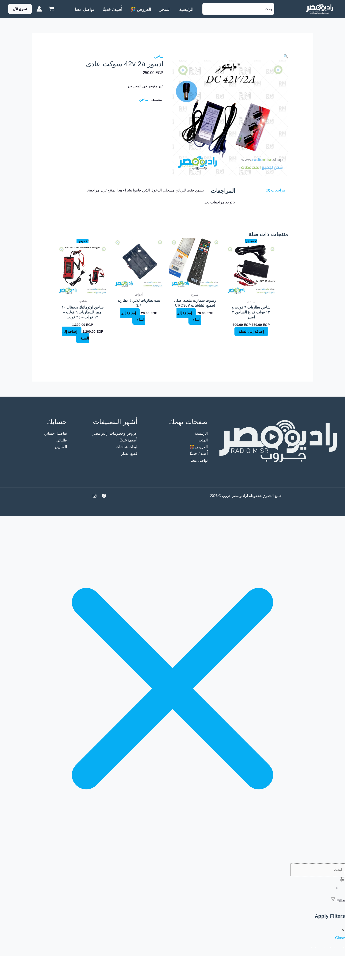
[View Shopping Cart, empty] (51, 9)
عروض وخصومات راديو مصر (115, 433)
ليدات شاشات (126, 447)
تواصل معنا (199, 460)
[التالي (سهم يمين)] (331, 953)
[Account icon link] (39, 9)
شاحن (158, 56)
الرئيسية (201, 433)
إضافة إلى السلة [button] (251, 331)
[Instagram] (94, 496)
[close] (172, 860)
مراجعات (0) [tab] (275, 190)
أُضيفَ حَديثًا (199, 454)
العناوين (61, 447)
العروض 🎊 (199, 447)
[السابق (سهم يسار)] (341, 953)
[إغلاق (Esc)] (312, 946)
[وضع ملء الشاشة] (331, 946)
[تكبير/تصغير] (341, 946)
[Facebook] (104, 496)
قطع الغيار (129, 454)
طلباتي (61, 440)
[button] (20, 9)
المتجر (203, 440)
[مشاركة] (322, 946)
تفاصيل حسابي (55, 433)
